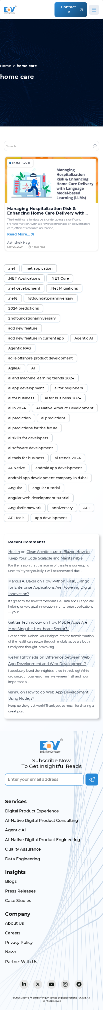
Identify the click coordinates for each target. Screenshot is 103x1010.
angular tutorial (46, 488)
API (86, 508)
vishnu (13, 692)
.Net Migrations (64, 288)
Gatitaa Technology (25, 622)
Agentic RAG (19, 348)
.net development (24, 288)
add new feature (23, 328)
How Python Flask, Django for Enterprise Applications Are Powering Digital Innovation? (50, 587)
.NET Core (60, 278)
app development (51, 518)
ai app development (26, 388)
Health (14, 552)
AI (33, 368)
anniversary (62, 508)
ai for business (21, 398)
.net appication (39, 268)
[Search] (95, 146)
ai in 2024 (17, 408)
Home (5, 66)
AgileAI (14, 368)
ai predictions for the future (33, 428)
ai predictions (53, 418)
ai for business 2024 (63, 398)
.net (11, 268)
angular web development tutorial (38, 498)
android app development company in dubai (48, 478)
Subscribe (92, 780)
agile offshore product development (40, 358)
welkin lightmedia (23, 657)
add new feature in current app (36, 338)
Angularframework (24, 508)
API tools (16, 518)
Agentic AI (83, 338)
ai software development (30, 448)
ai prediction (19, 418)
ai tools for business (26, 458)
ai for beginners (68, 388)
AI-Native (16, 468)
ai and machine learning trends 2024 (41, 378)
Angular (15, 488)
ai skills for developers (28, 438)
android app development (59, 468)
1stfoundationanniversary (51, 298)
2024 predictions (23, 308)
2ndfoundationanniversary (32, 318)
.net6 (13, 298)
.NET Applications (24, 278)
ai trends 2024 (68, 458)
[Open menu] (94, 10)
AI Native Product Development (65, 408)
